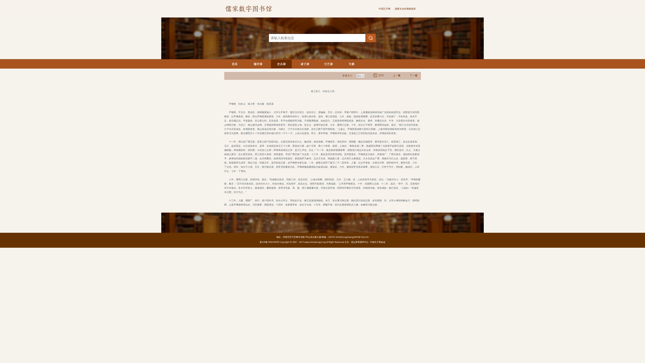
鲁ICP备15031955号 (269, 242)
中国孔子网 (384, 8)
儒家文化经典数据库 (405, 8)
